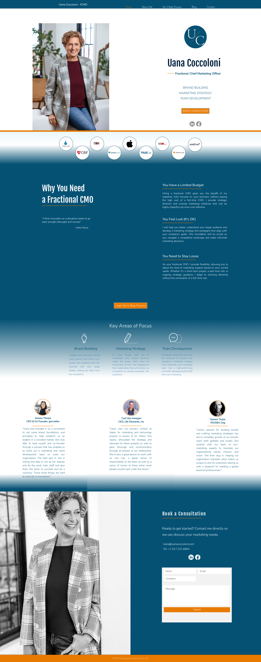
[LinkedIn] (192, 124)
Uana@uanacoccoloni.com (178, 544)
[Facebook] (198, 124)
